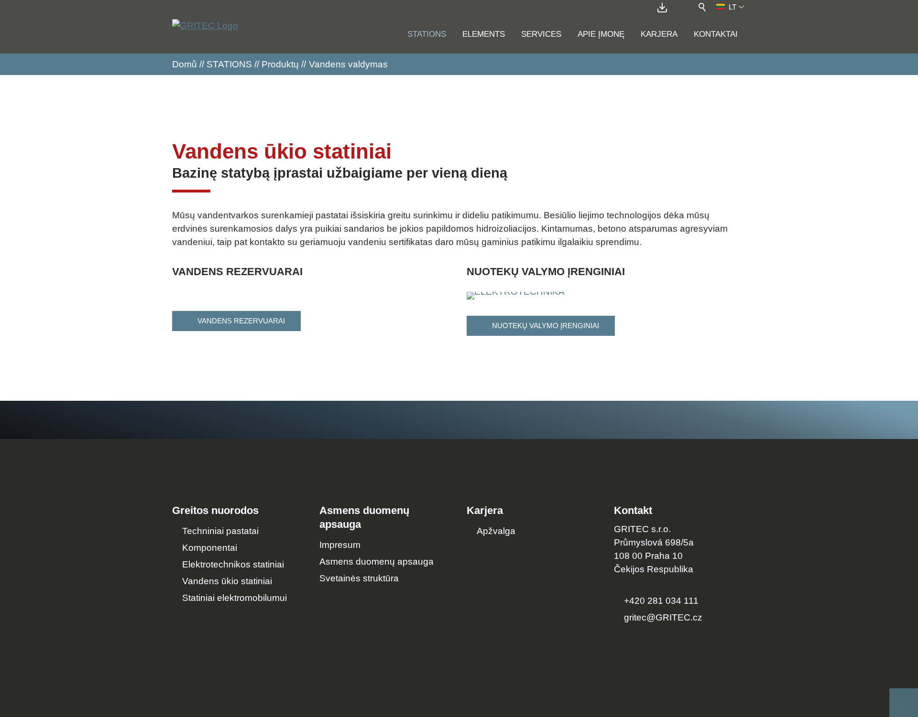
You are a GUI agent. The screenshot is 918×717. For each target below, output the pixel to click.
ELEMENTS (483, 34)
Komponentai (209, 548)
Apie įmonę (601, 34)
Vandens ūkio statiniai (227, 581)
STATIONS (426, 34)
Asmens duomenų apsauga (376, 561)
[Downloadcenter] (664, 7)
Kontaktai (716, 34)
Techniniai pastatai (220, 531)
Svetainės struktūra (359, 578)
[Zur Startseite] (205, 30)
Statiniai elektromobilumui (234, 598)
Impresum (340, 545)
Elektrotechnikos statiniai (233, 564)
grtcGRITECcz (663, 617)
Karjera (659, 34)
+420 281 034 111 (661, 601)
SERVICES (541, 34)
